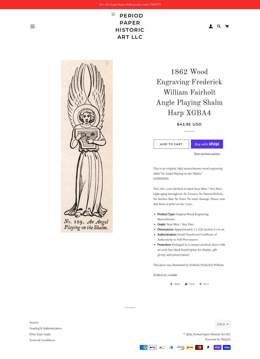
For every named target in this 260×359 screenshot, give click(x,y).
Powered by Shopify (218, 339)
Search (33, 322)
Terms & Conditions (42, 340)
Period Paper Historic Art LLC (212, 334)
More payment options (207, 153)
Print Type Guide (40, 334)
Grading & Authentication (45, 328)
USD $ (221, 324)
